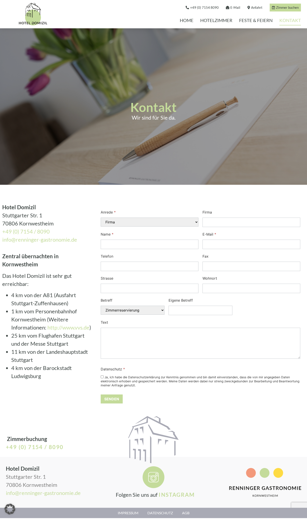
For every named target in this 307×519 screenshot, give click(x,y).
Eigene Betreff (181, 300)
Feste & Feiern (256, 20)
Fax (205, 256)
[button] (10, 509)
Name (107, 234)
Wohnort (209, 278)
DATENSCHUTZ (160, 513)
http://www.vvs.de (68, 327)
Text (104, 322)
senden (111, 399)
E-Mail (209, 234)
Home (187, 20)
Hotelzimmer (216, 20)
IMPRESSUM (128, 513)
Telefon (107, 256)
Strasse (107, 278)
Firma (207, 212)
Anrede (108, 212)
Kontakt (290, 20)
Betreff (106, 300)
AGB (185, 513)
